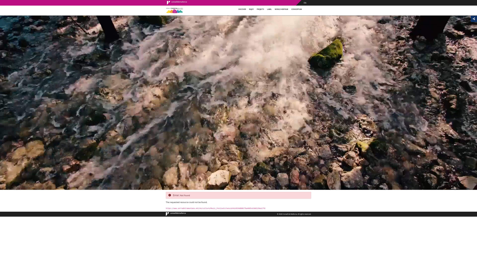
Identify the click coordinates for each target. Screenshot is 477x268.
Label (269, 9)
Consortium (296, 9)
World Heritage (281, 9)
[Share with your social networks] (474, 19)
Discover (242, 9)
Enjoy (251, 9)
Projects (260, 9)
